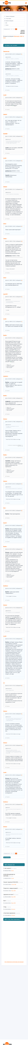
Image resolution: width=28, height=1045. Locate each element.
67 (21, 775)
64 (21, 685)
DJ (23, 36)
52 (21, 337)
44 (21, 136)
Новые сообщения (10, 16)
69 (21, 829)
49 (21, 280)
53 (21, 378)
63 (21, 638)
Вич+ (5, 900)
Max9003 (5, 133)
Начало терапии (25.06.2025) (11, 882)
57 (21, 483)
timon (4, 223)
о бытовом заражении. (9, 913)
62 (21, 607)
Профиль (8, 90)
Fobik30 (5, 114)
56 (21, 457)
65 (21, 713)
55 (21, 421)
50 (21, 296)
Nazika (5, 335)
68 (21, 804)
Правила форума (9, 20)
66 (21, 745)
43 (21, 117)
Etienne (5, 419)
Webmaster (17, 36)
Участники (8, 18)
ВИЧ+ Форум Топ (10, 864)
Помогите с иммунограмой (10, 888)
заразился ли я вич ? (9, 894)
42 (21, 97)
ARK (21, 36)
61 (21, 588)
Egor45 (5, 522)
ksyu (4, 37)
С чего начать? (7, 868)
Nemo (12, 870)
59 (21, 525)
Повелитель (6, 51)
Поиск (7, 25)
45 (21, 160)
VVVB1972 (5, 376)
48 (21, 241)
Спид (5, 907)
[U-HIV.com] (14, 8)
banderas (5, 585)
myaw (12, 878)
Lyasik (4, 95)
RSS (6, 22)
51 (21, 321)
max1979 (5, 294)
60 (21, 549)
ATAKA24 (13, 915)
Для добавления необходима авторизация (14, 961)
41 (21, 54)
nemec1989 (14, 884)
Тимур (5, 238)
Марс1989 (13, 890)
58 (21, 510)
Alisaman (13, 909)
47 (21, 226)
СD (4, 682)
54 (21, 398)
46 (21, 189)
